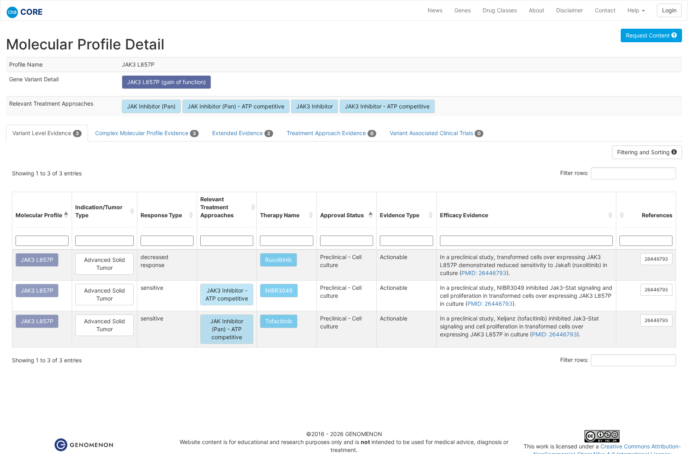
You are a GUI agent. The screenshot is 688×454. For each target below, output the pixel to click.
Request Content (648, 35)
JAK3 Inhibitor (314, 106)
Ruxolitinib (278, 259)
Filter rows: (574, 172)
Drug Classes (500, 10)
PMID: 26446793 (483, 272)
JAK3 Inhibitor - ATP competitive (387, 106)
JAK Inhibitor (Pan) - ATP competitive (236, 106)
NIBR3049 (279, 290)
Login (669, 10)
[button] (66, 215)
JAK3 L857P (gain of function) (166, 82)
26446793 (656, 259)
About (536, 10)
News (435, 10)
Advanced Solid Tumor (104, 263)
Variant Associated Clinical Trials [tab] (435, 133)
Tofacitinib (278, 321)
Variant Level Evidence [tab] (45, 133)
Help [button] (634, 10)
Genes (462, 10)
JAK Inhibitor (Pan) (151, 106)
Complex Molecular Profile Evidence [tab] (145, 133)
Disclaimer (569, 10)
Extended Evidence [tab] (241, 133)
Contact (605, 10)
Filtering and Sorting (644, 152)
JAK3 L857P (37, 259)
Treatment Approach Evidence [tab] (330, 133)
